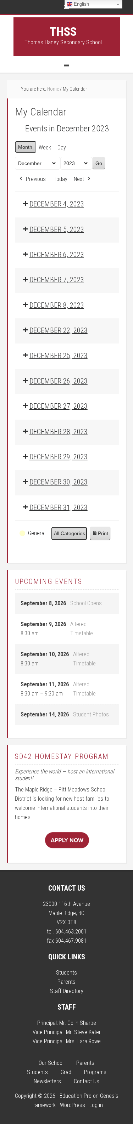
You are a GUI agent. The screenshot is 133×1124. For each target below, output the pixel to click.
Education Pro (76, 1095)
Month (25, 147)
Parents (66, 981)
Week (45, 147)
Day (61, 147)
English (80, 4)
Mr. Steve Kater (83, 1032)
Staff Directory (66, 991)
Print (100, 535)
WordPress (72, 1105)
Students (66, 972)
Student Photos (91, 714)
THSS (63, 31)
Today (60, 179)
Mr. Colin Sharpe (77, 1023)
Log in (96, 1105)
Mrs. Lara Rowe (83, 1041)
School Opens (86, 603)
